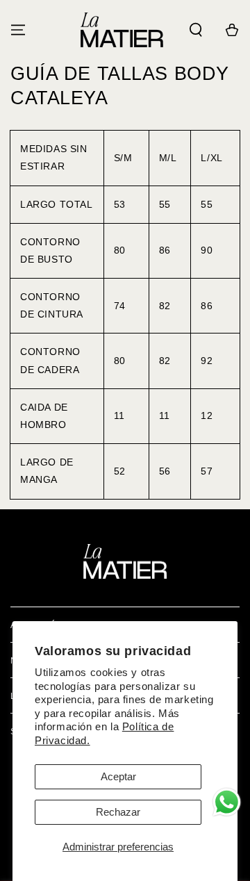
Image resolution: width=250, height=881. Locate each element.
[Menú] (18, 30)
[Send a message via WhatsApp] (226, 802)
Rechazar (118, 812)
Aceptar (118, 776)
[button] (196, 30)
